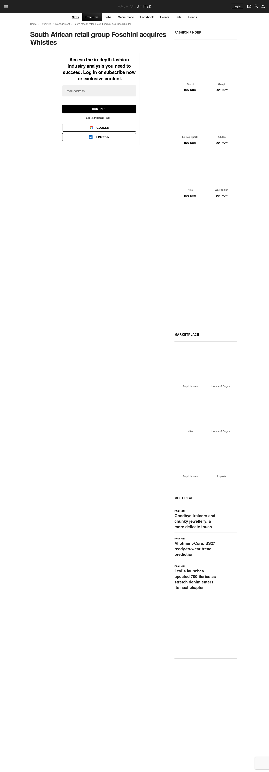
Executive (46, 23)
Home (33, 23)
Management (62, 23)
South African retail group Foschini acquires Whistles (102, 23)
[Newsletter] (249, 6)
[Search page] (256, 6)
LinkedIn (102, 137)
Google (102, 128)
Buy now (190, 90)
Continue (99, 109)
